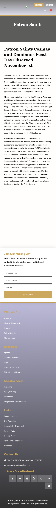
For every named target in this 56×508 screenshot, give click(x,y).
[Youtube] (48, 478)
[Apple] (12, 478)
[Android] (20, 478)
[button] (5, 8)
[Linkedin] (48, 485)
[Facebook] (27, 478)
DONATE (49, 5)
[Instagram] (41, 478)
